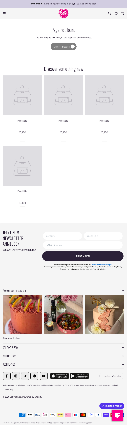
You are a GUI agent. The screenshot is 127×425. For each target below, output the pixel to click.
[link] (64, 46)
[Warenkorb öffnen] (122, 13)
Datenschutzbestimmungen (102, 265)
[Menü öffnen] (4, 13)
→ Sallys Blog (8, 389)
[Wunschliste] (116, 13)
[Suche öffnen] (109, 13)
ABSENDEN (83, 256)
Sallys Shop (15, 397)
